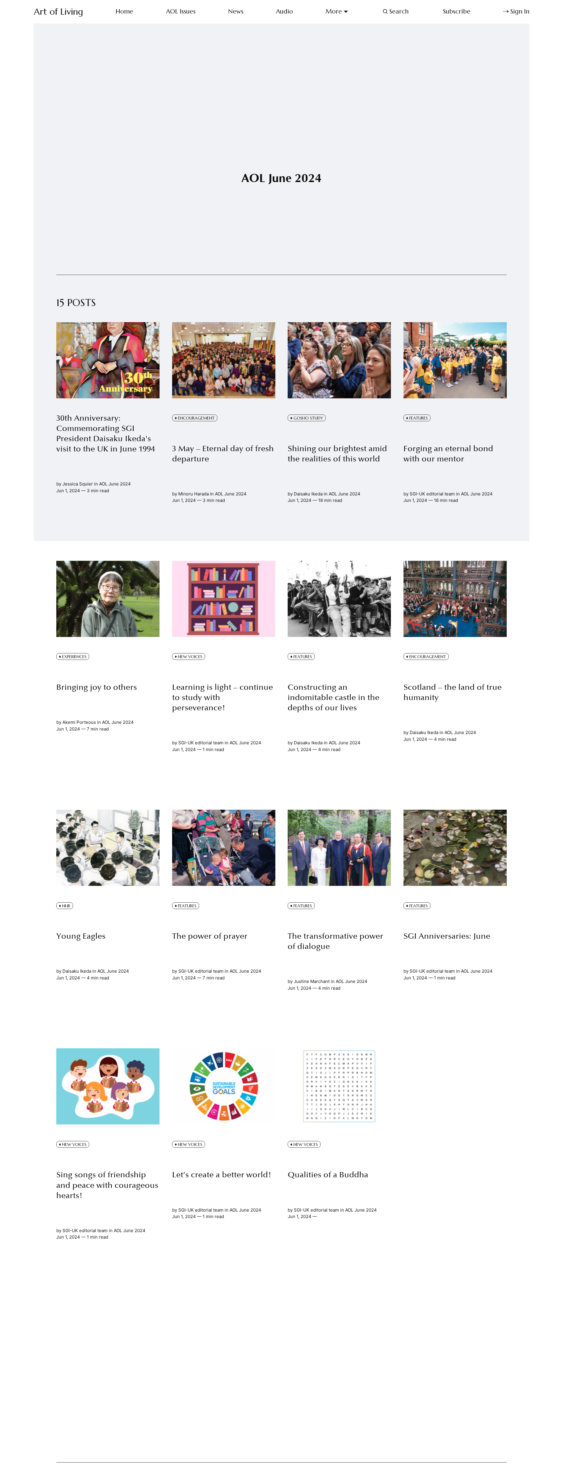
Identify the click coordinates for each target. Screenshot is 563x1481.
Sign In (520, 11)
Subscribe (456, 11)
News (235, 11)
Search (398, 11)
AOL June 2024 (115, 484)
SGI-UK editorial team (432, 494)
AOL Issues (181, 11)
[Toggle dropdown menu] (346, 11)
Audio (284, 11)
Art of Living (58, 11)
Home (124, 11)
